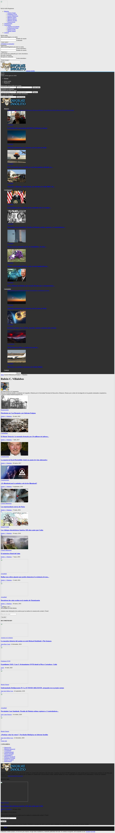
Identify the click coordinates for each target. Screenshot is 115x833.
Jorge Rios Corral (5, 644)
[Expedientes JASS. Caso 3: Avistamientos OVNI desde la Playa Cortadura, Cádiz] (14, 659)
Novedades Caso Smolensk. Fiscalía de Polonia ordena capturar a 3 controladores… (36, 227)
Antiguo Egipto (11, 13)
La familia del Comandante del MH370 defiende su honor (27, 128)
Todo (8, 110)
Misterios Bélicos (12, 19)
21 (1, 535)
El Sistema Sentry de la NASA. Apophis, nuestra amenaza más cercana (31, 328)
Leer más (92, 831)
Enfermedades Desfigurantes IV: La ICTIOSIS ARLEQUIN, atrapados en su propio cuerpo (32, 688)
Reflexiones (8, 761)
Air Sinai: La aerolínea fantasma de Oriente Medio (24, 367)
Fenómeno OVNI (12, 14)
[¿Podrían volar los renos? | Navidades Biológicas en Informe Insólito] (14, 730)
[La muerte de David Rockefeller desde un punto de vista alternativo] (14, 455)
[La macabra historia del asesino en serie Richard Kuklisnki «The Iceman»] (14, 636)
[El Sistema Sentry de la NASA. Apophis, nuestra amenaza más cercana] (16, 323)
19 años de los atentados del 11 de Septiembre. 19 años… (26, 247)
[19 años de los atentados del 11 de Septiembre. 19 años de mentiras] (16, 242)
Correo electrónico (21, 48)
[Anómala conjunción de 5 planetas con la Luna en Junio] (16, 142)
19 (1, 488)
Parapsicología (11, 22)
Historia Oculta (11, 29)
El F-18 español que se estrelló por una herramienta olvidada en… (30, 167)
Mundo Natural (11, 31)
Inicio (5, 827)
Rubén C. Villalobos (6, 416)
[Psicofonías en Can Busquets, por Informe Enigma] (14, 408)
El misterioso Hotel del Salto (10, 553)
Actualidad (10, 124)
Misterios (6, 11)
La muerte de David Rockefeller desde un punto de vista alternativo (24, 460)
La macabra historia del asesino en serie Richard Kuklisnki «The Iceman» (26, 641)
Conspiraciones (8, 23)
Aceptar (88, 831)
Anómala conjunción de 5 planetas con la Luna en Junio (26, 147)
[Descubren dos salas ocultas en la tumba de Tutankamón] (14, 595)
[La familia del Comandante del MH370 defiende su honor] (16, 123)
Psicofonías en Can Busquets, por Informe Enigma (18, 413)
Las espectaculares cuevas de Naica (13, 507)
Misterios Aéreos (11, 17)
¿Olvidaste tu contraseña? (7, 44)
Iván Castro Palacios (6, 714)
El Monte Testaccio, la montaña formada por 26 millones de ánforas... (25, 436)
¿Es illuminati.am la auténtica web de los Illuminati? (19, 483)
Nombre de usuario (21, 38)
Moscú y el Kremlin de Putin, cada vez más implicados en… (27, 266)
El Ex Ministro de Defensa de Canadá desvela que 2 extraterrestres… (31, 286)
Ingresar (6, 78)
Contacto (6, 32)
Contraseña (19, 40)
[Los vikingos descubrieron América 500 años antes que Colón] (14, 525)
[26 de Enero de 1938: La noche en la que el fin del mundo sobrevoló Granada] (16, 342)
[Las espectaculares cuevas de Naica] (14, 502)
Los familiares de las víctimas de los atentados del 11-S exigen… (29, 207)
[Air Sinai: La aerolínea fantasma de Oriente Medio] (16, 362)
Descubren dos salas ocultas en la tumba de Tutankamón (20, 600)
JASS (2, 667)
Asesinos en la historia (13, 26)
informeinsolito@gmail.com (15, 776)
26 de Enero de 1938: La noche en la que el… (23, 347)
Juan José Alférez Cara (7, 691)
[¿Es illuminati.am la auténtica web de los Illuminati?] (14, 478)
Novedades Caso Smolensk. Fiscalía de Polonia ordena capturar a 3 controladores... (30, 711)
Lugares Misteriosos (12, 16)
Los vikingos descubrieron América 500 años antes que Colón (22, 530)
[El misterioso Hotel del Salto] (14, 548)
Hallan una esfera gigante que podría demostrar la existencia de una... (25, 577)
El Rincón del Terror (12, 28)
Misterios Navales (12, 20)
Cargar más (4, 741)
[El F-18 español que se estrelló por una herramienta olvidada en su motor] (16, 162)
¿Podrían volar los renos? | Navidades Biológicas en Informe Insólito (24, 735)
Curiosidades (7, 25)
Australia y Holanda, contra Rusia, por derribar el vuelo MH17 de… (31, 186)
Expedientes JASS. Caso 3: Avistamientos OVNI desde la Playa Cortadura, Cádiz (29, 664)
